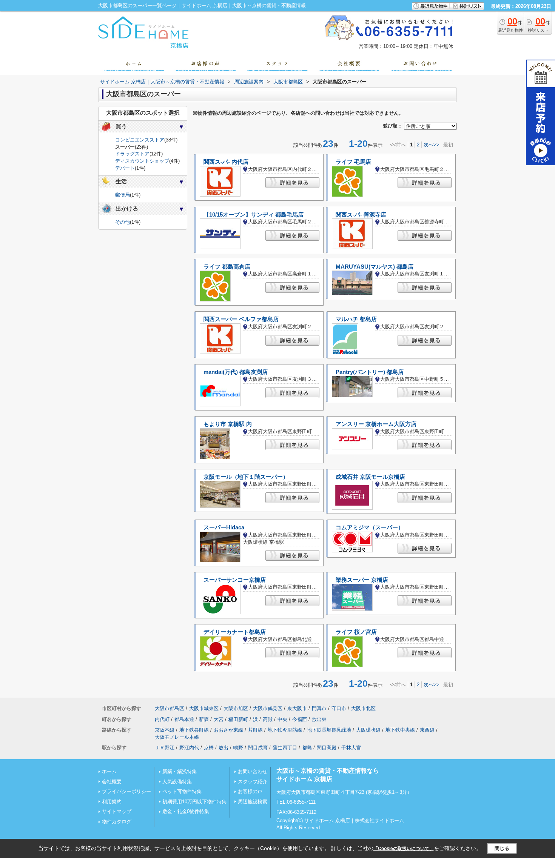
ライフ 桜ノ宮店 (356, 632)
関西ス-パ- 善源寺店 (361, 215)
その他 (122, 222)
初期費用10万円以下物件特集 (194, 801)
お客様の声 (250, 791)
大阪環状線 (368, 730)
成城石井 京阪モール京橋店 (370, 477)
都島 (307, 747)
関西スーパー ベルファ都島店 (241, 319)
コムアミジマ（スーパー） (370, 527)
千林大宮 (351, 747)
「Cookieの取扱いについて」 (403, 848)
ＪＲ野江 (164, 747)
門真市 (319, 708)
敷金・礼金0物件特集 (185, 811)
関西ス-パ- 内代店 (226, 162)
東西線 (427, 730)
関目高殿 (326, 747)
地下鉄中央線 (400, 730)
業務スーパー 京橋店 (362, 580)
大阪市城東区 (204, 708)
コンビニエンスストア (139, 140)
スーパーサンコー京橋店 (235, 580)
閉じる (502, 848)
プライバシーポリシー (126, 791)
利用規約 (112, 801)
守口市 (338, 708)
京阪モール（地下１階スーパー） (246, 477)
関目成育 (258, 747)
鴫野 (238, 747)
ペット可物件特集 (182, 791)
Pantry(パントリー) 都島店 (370, 372)
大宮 (219, 719)
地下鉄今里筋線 (285, 730)
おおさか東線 (228, 730)
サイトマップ (116, 811)
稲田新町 (238, 719)
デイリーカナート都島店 (235, 632)
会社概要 (112, 781)
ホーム (109, 771)
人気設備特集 (177, 781)
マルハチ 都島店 (356, 319)
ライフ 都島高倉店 (227, 267)
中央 (282, 719)
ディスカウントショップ (142, 161)
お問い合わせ (252, 771)
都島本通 (184, 719)
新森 (204, 719)
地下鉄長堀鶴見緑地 (329, 730)
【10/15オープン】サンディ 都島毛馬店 (254, 215)
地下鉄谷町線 (194, 730)
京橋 (209, 747)
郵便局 (122, 195)
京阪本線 (164, 730)
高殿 (268, 719)
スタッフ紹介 (252, 781)
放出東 (319, 719)
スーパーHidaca (224, 527)
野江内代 (189, 747)
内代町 (162, 719)
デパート (125, 168)
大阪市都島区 (169, 708)
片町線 (255, 730)
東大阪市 (297, 708)
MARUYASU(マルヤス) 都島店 (374, 267)
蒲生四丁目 (285, 747)
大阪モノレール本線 (177, 737)
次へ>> (431, 145)
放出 (223, 747)
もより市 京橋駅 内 (228, 424)
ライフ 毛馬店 (353, 162)
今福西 (299, 719)
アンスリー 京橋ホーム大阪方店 (376, 424)
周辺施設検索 (252, 801)
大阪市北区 (363, 708)
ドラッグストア (132, 154)
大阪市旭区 (236, 708)
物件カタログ (116, 821)
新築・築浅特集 (179, 771)
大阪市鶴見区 (267, 708)
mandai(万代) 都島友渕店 (236, 372)
